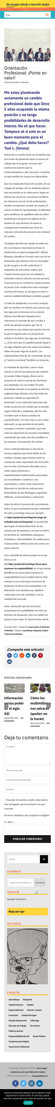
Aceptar (28, 1103)
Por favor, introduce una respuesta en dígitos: (26, 815)
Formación (13, 1015)
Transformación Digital (19, 1041)
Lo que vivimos (33, 627)
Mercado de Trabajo (17, 1026)
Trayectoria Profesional (13, 634)
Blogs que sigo (16, 911)
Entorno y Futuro (34, 1010)
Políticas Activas (16, 1031)
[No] (51, 1098)
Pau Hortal (35, 1026)
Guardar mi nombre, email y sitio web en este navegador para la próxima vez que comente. (26, 804)
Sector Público (39, 1036)
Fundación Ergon (29, 1015)
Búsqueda (37, 630)
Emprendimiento (16, 1010)
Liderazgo (34, 1020)
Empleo (45, 630)
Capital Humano (16, 1005)
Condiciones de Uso (19, 1072)
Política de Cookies (36, 1072)
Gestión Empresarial (18, 1020)
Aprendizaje (28, 630)
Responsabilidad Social (19, 1036)
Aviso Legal (42, 1068)
